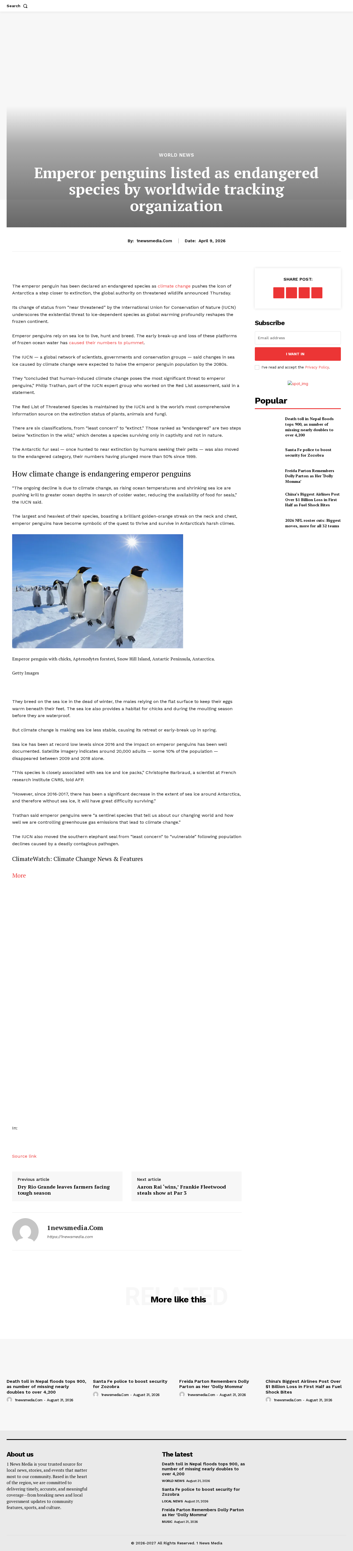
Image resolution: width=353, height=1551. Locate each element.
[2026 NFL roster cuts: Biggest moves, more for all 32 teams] (267, 523)
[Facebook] (278, 292)
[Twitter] (291, 292)
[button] (18, 6)
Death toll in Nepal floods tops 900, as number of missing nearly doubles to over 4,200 (309, 427)
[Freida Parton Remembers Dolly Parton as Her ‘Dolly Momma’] (267, 476)
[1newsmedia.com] (25, 1231)
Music (167, 1522)
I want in (295, 354)
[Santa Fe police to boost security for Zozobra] (267, 452)
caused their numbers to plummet (106, 342)
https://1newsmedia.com (70, 1236)
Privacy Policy (317, 367)
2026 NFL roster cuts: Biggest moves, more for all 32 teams (313, 523)
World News (176, 155)
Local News (172, 1501)
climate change (174, 286)
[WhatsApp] (316, 292)
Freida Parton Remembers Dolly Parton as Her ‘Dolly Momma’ (309, 476)
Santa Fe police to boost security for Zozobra (308, 452)
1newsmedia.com (154, 240)
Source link (24, 1156)
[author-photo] (10, 1400)
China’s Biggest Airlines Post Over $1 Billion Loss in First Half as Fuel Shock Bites (312, 499)
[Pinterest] (304, 292)
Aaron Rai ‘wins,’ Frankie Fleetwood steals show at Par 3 (181, 1190)
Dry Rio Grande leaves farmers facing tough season (64, 1190)
